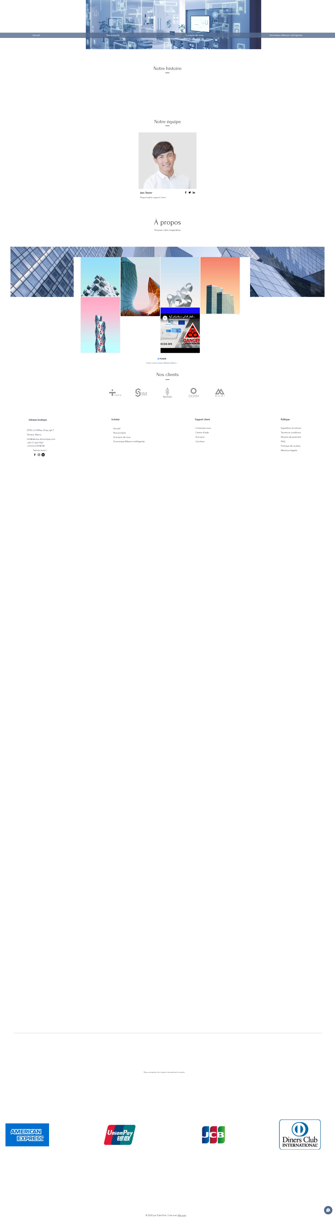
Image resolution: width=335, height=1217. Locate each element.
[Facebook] (185, 192)
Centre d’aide (202, 432)
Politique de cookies (290, 446)
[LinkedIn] (193, 192)
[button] (113, 35)
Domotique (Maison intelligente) (127, 441)
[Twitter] (189, 192)
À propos (200, 437)
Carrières (200, 441)
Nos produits (119, 432)
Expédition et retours (291, 428)
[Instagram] (39, 454)
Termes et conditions (291, 432)
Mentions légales (289, 450)
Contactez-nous (203, 428)
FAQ (283, 441)
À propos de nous (121, 437)
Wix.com (182, 1215)
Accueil (116, 428)
